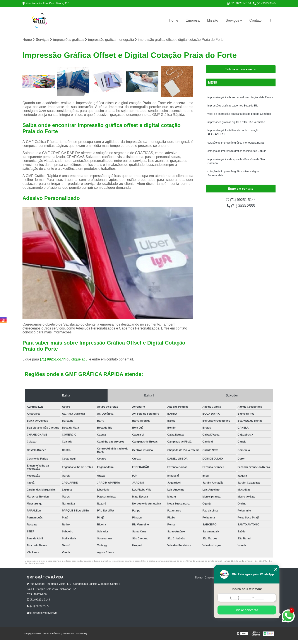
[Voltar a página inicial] (39, 20)
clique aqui (79, 359)
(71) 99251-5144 (240, 3)
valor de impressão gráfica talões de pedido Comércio (239, 113)
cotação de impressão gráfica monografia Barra (235, 142)
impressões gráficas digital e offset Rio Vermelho (236, 122)
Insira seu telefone (247, 589)
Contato (255, 20)
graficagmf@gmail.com (43, 612)
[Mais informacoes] (271, 20)
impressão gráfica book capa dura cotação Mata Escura (240, 97)
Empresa (193, 20)
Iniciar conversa (246, 610)
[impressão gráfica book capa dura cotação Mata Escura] (73, 81)
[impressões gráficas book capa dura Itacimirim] (108, 81)
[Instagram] (3, 320)
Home (173, 20)
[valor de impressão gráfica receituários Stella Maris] (142, 81)
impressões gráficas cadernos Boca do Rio (232, 105)
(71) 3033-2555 (266, 3)
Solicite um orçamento (240, 69)
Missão (212, 20)
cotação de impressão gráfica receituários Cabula (236, 151)
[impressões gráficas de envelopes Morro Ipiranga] (38, 81)
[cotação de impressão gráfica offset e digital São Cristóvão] (177, 81)
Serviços (232, 20)
